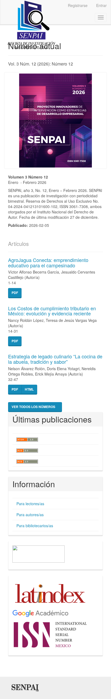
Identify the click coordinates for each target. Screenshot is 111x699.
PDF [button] (15, 292)
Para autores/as (30, 514)
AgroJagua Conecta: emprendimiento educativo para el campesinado (48, 262)
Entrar (101, 5)
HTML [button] (29, 389)
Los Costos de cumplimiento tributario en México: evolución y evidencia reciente (52, 311)
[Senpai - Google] (40, 613)
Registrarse (78, 5)
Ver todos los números (34, 406)
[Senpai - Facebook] (38, 553)
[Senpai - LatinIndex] (50, 593)
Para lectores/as (30, 503)
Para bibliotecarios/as (34, 525)
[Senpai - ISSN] (50, 633)
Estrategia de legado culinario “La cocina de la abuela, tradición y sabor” (55, 359)
